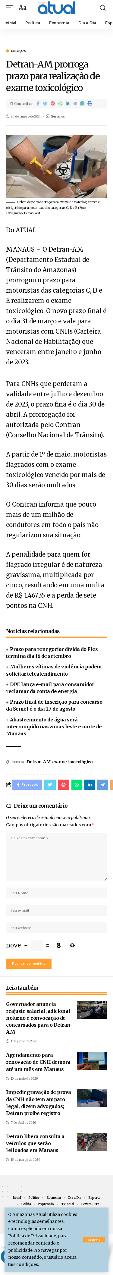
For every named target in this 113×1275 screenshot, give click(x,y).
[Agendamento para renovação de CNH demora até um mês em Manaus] (92, 1061)
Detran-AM (39, 762)
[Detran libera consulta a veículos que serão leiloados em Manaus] (92, 1142)
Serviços (18, 50)
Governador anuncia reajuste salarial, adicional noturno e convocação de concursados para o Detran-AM (39, 1018)
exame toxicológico (72, 762)
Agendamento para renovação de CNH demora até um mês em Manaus (38, 1062)
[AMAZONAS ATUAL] (56, 8)
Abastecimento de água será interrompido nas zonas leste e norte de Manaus (54, 726)
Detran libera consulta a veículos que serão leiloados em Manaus (35, 1143)
